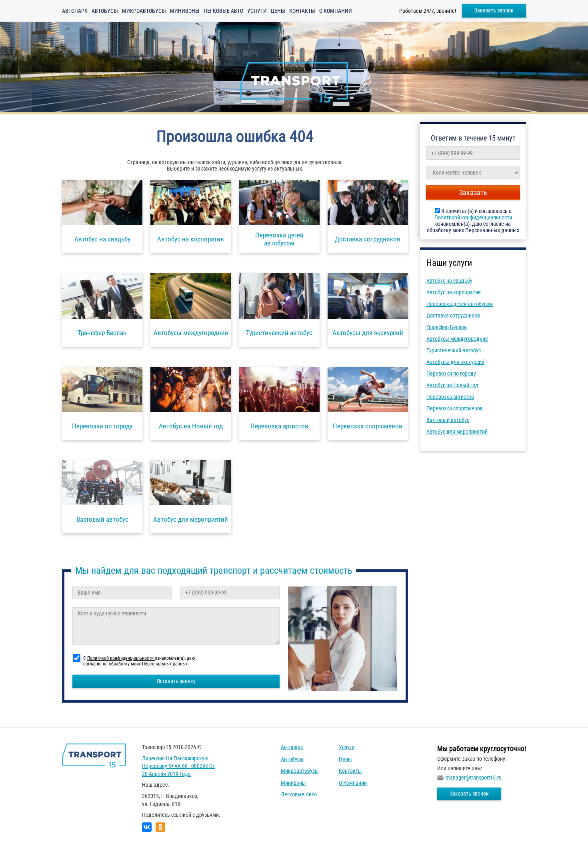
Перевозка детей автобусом (459, 304)
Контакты (302, 11)
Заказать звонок (494, 10)
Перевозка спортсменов (454, 408)
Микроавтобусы (144, 11)
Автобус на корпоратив (453, 292)
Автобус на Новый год (452, 385)
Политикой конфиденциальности (473, 217)
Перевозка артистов (450, 397)
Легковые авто (223, 11)
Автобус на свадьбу (449, 280)
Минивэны (185, 11)
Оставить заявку (176, 681)
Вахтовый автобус (447, 420)
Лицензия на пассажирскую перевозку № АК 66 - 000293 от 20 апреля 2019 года (178, 766)
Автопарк (75, 11)
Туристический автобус (453, 350)
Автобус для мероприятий (457, 431)
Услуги (257, 11)
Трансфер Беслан (446, 327)
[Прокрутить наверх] (26, 831)
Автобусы (105, 11)
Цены (278, 11)
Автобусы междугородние (457, 339)
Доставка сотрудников (453, 315)
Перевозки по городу (451, 373)
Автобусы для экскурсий (455, 362)
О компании (335, 11)
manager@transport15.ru (474, 777)
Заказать (473, 192)
